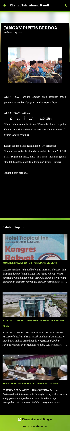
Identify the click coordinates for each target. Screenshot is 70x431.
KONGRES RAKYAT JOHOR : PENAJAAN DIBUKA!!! (30, 263)
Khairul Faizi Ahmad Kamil (29, 5)
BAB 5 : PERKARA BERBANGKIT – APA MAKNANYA (30, 383)
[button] (6, 39)
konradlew (42, 426)
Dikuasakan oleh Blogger (37, 419)
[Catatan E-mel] (6, 179)
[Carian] (65, 5)
